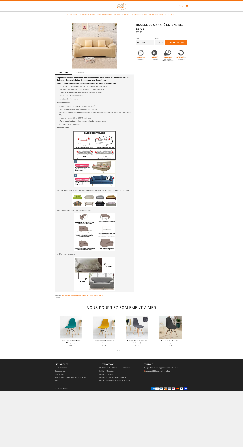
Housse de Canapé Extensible (84, 295)
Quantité (158, 38)
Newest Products (98, 295)
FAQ (56, 380)
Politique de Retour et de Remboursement (113, 377)
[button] (117, 350)
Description (63, 72)
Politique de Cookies (106, 374)
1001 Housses (64, 388)
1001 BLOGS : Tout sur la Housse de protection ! (71, 377)
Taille (138, 38)
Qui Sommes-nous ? (62, 368)
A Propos (80, 72)
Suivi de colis (59, 374)
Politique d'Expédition (106, 371)
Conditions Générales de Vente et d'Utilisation (114, 380)
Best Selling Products (68, 295)
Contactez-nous (60, 371)
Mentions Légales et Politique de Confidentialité (115, 368)
